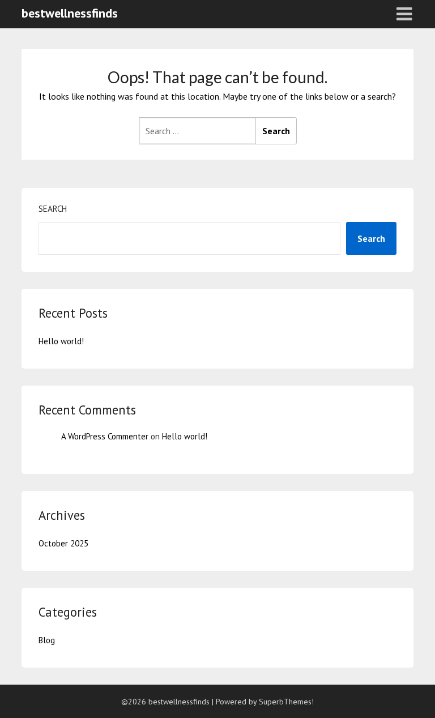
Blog (47, 640)
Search (53, 208)
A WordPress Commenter (104, 436)
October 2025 (63, 543)
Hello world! (61, 341)
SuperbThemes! (286, 701)
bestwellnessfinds (70, 13)
